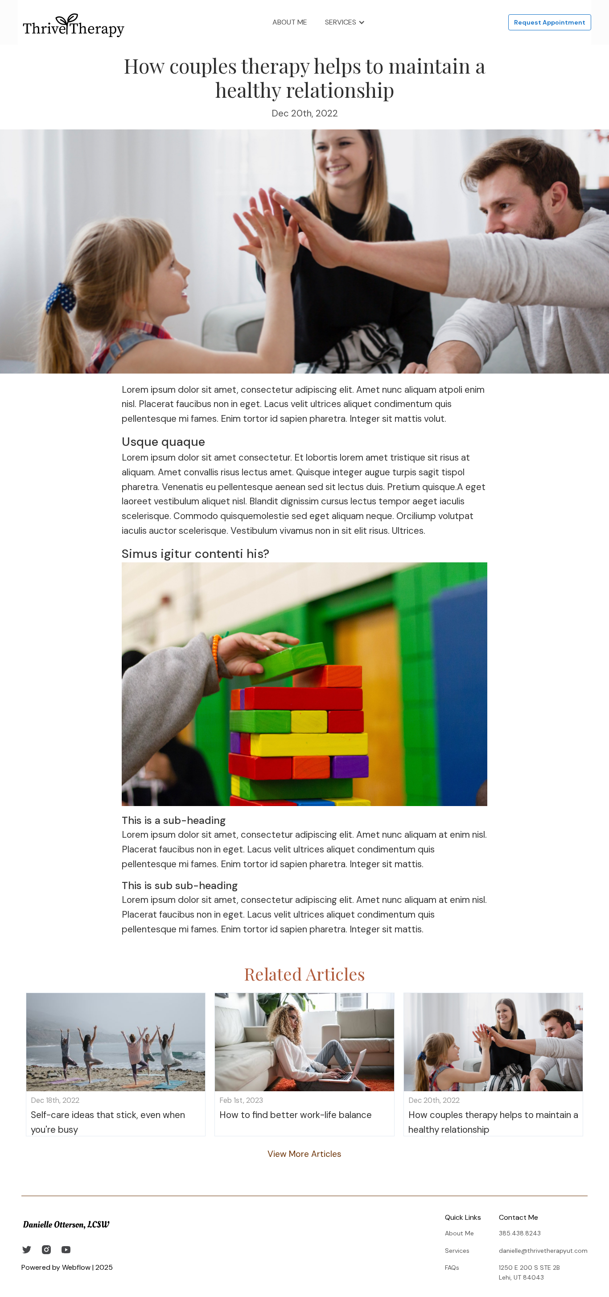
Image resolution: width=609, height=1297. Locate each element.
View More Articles (304, 1154)
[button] (345, 22)
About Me (289, 22)
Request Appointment (549, 22)
